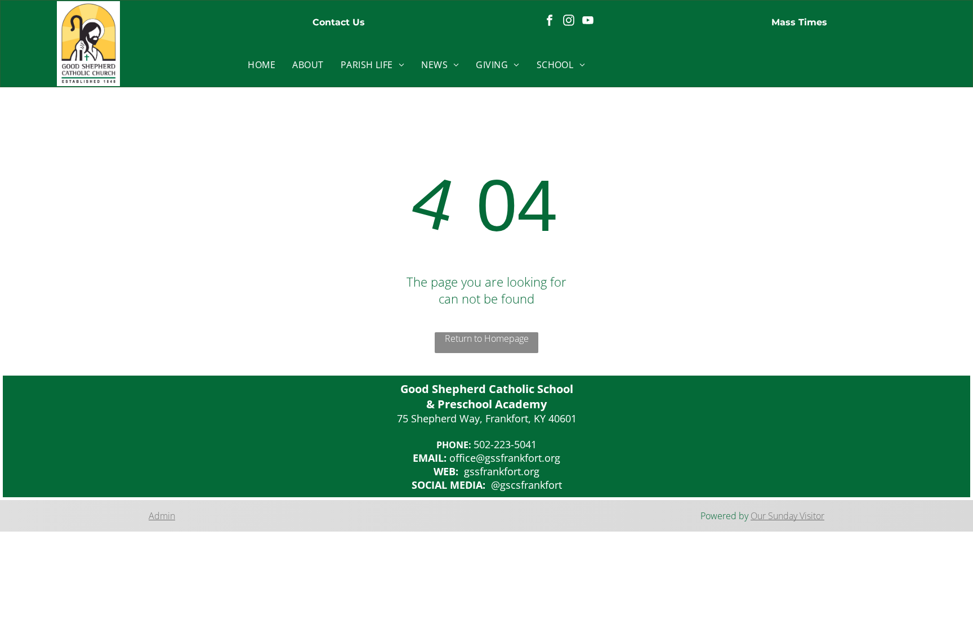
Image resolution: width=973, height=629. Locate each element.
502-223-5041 (505, 444)
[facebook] (549, 22)
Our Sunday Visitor (787, 516)
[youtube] (587, 22)
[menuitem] (261, 65)
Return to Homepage (487, 338)
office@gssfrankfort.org (504, 458)
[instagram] (568, 22)
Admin (162, 516)
